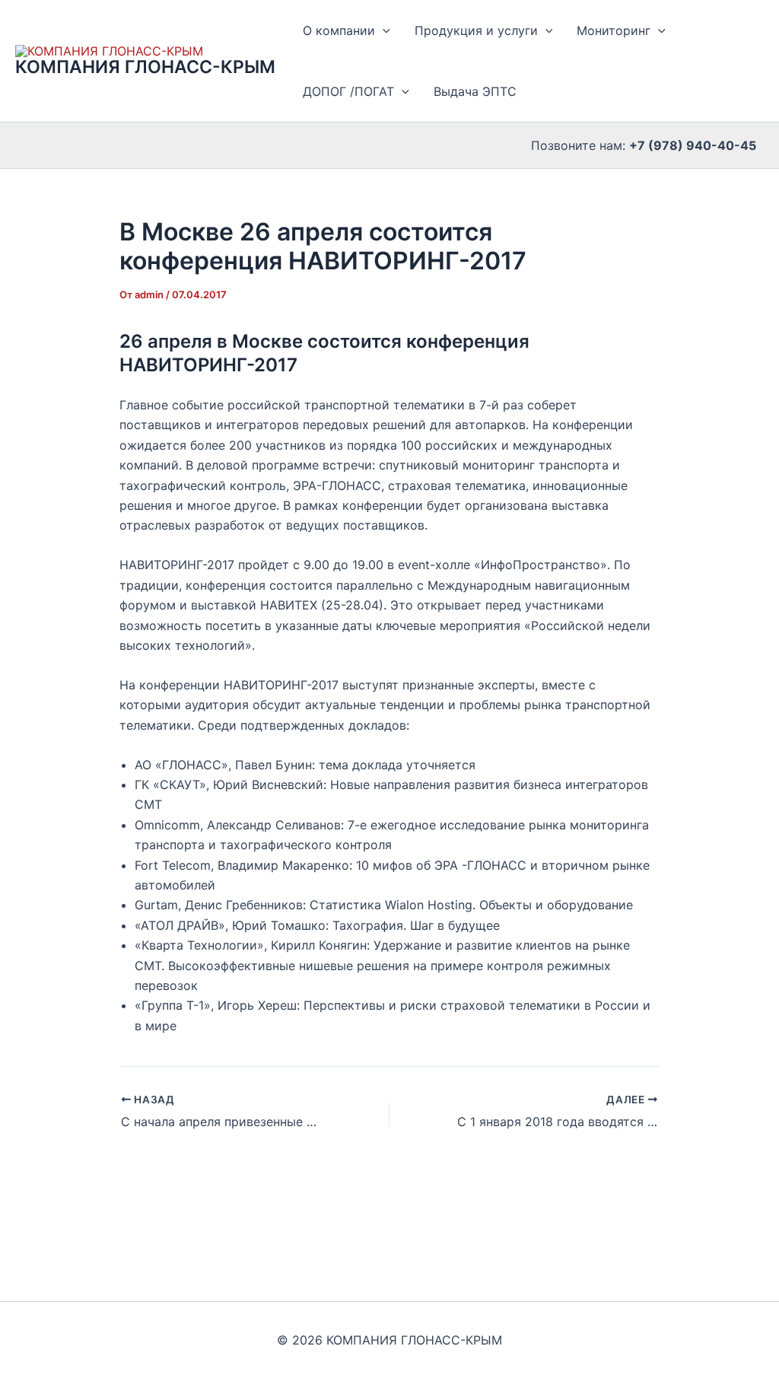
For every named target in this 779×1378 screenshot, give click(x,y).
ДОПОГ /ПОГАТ (348, 91)
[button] (382, 30)
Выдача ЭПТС (475, 91)
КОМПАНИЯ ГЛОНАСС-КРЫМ (145, 67)
